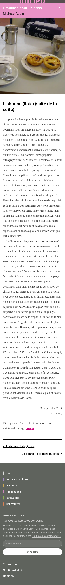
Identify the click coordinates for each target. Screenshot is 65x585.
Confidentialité (12, 570)
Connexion (10, 564)
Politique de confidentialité (46, 536)
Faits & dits (12, 497)
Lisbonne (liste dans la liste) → (42, 454)
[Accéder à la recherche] (59, 8)
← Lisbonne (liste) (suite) (19, 446)
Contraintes (13, 504)
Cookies (8, 576)
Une (8, 473)
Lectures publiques (18, 479)
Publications (13, 491)
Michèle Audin (13, 14)
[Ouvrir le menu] (3, 7)
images (30, 428)
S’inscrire (32, 551)
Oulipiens (12, 485)
